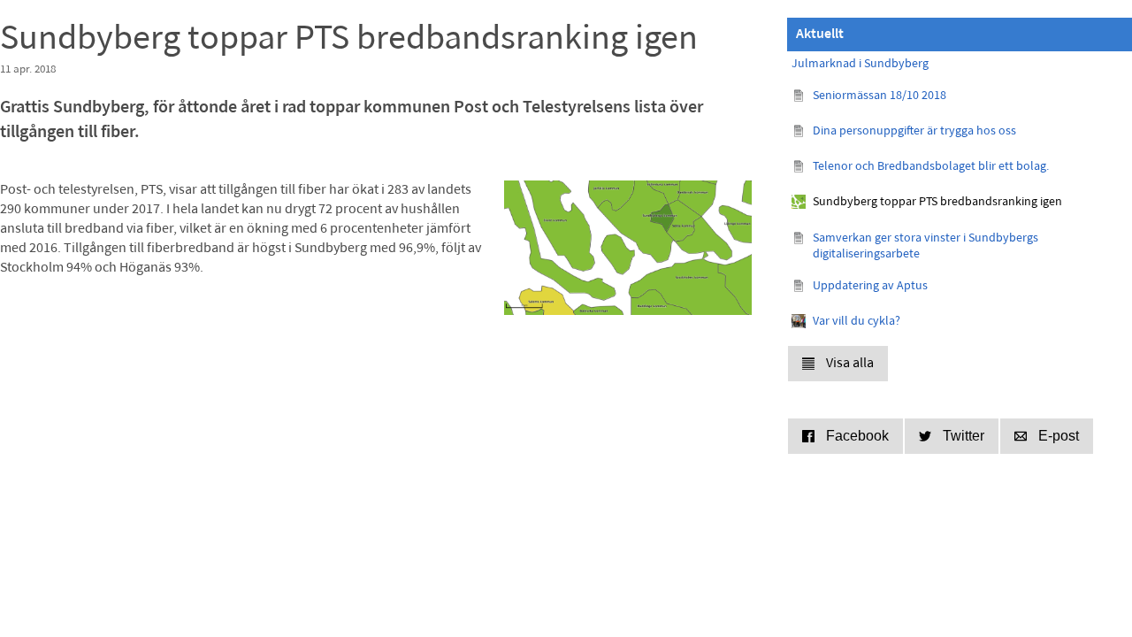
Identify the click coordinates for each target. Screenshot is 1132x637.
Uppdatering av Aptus (870, 286)
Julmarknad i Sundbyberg (860, 64)
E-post (1058, 435)
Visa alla (850, 364)
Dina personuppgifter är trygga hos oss (914, 131)
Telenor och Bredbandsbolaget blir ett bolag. (931, 166)
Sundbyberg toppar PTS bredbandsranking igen (937, 202)
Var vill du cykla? (856, 321)
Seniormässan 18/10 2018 (879, 96)
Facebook (857, 435)
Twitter (963, 435)
